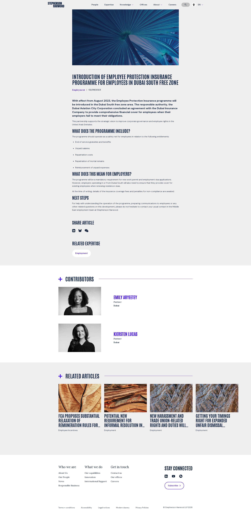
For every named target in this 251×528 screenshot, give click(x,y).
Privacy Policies (142, 507)
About (159, 6)
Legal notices (104, 507)
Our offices (116, 477)
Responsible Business (68, 485)
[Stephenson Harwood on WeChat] (180, 476)
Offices (143, 4)
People (95, 4)
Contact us (116, 473)
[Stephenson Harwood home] (56, 9)
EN (199, 4)
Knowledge (126, 6)
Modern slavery (122, 507)
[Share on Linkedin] (73, 230)
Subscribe (173, 485)
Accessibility (86, 507)
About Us (63, 473)
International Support (96, 481)
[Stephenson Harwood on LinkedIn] (166, 476)
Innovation (90, 477)
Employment (78, 90)
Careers (172, 4)
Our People (64, 477)
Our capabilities (92, 473)
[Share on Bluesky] (80, 230)
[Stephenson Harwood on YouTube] (173, 476)
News (61, 481)
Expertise (109, 4)
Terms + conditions (66, 507)
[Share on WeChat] (86, 230)
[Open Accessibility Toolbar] (194, 5)
